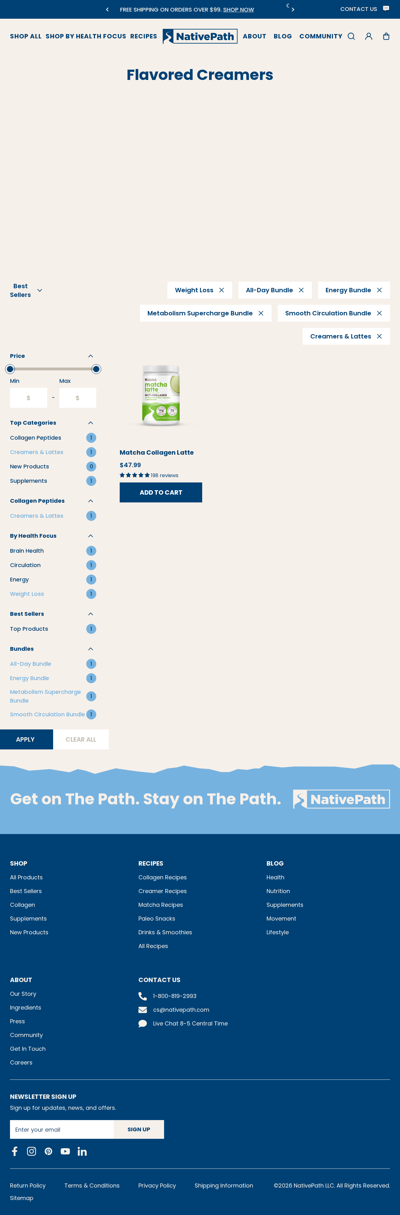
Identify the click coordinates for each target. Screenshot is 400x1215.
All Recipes (153, 946)
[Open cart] (386, 36)
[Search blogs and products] (351, 36)
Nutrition (278, 891)
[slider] (10, 369)
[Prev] (107, 9)
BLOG (275, 863)
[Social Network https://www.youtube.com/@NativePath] (65, 1151)
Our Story (23, 994)
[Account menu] (368, 36)
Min (14, 381)
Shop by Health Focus (86, 36)
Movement (281, 918)
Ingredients (25, 1007)
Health (275, 877)
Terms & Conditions (92, 1185)
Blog (283, 36)
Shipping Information (224, 1185)
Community (320, 36)
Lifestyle (278, 932)
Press (17, 1021)
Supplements (28, 918)
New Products (29, 932)
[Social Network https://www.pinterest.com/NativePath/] (48, 1151)
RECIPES (150, 863)
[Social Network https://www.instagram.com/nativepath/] (31, 1151)
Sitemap (21, 1198)
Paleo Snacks (156, 918)
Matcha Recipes (160, 905)
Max (65, 381)
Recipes (144, 36)
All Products (26, 877)
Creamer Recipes (162, 891)
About (255, 36)
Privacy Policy (157, 1185)
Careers (21, 1062)
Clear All (81, 739)
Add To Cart (161, 492)
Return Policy (28, 1185)
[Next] (293, 9)
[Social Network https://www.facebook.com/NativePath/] (14, 1151)
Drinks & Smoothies (165, 932)
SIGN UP (139, 1129)
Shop (18, 863)
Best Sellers (26, 891)
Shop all (26, 36)
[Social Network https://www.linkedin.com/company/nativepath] (82, 1151)
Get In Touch (28, 1049)
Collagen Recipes (162, 877)
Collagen (22, 905)
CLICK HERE (230, 13)
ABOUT (21, 979)
